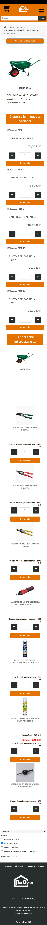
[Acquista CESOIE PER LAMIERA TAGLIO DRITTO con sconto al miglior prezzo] (25, 531)
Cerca (41, 18)
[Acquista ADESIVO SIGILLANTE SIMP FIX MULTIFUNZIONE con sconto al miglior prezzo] (25, 706)
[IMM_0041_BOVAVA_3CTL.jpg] (25, 65)
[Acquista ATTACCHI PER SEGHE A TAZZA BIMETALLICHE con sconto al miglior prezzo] (25, 772)
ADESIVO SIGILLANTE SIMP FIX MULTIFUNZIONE (25, 720)
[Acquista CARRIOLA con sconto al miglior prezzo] (25, 357)
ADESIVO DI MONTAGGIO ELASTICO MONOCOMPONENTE (25, 662)
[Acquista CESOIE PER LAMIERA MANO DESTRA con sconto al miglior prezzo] (25, 415)
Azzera (4, 835)
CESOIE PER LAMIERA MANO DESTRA (25, 429)
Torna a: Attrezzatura (26, 41)
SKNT (28, 922)
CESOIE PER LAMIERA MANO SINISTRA (25, 487)
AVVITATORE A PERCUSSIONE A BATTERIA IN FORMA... (25, 603)
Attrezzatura (9, 843)
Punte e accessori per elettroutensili (19, 851)
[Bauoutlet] (23, 880)
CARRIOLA (25, 369)
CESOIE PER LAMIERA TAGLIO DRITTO (25, 545)
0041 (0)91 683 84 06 (23, 913)
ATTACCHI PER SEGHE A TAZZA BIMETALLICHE (25, 785)
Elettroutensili (10, 847)
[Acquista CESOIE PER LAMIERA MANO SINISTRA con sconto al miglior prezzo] (25, 473)
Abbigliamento (10, 839)
